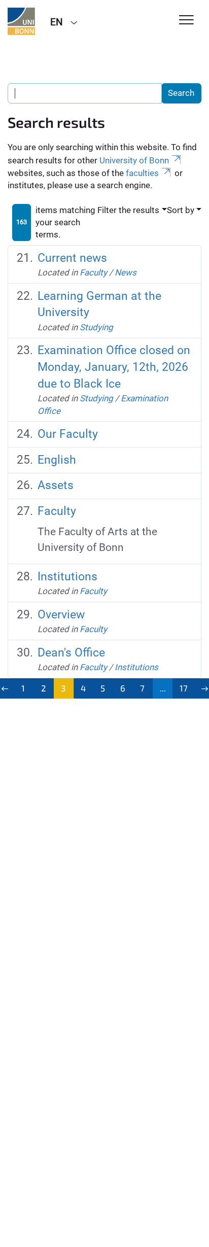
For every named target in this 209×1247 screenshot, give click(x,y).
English (57, 460)
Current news (72, 258)
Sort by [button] (180, 210)
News (125, 272)
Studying (96, 327)
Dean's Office (71, 653)
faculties (142, 173)
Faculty (93, 272)
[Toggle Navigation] (186, 20)
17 (184, 688)
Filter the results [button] (128, 210)
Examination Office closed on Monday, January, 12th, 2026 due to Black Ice (114, 366)
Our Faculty (68, 434)
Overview (61, 614)
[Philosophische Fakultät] (21, 21)
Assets (56, 485)
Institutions (67, 576)
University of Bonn (134, 160)
